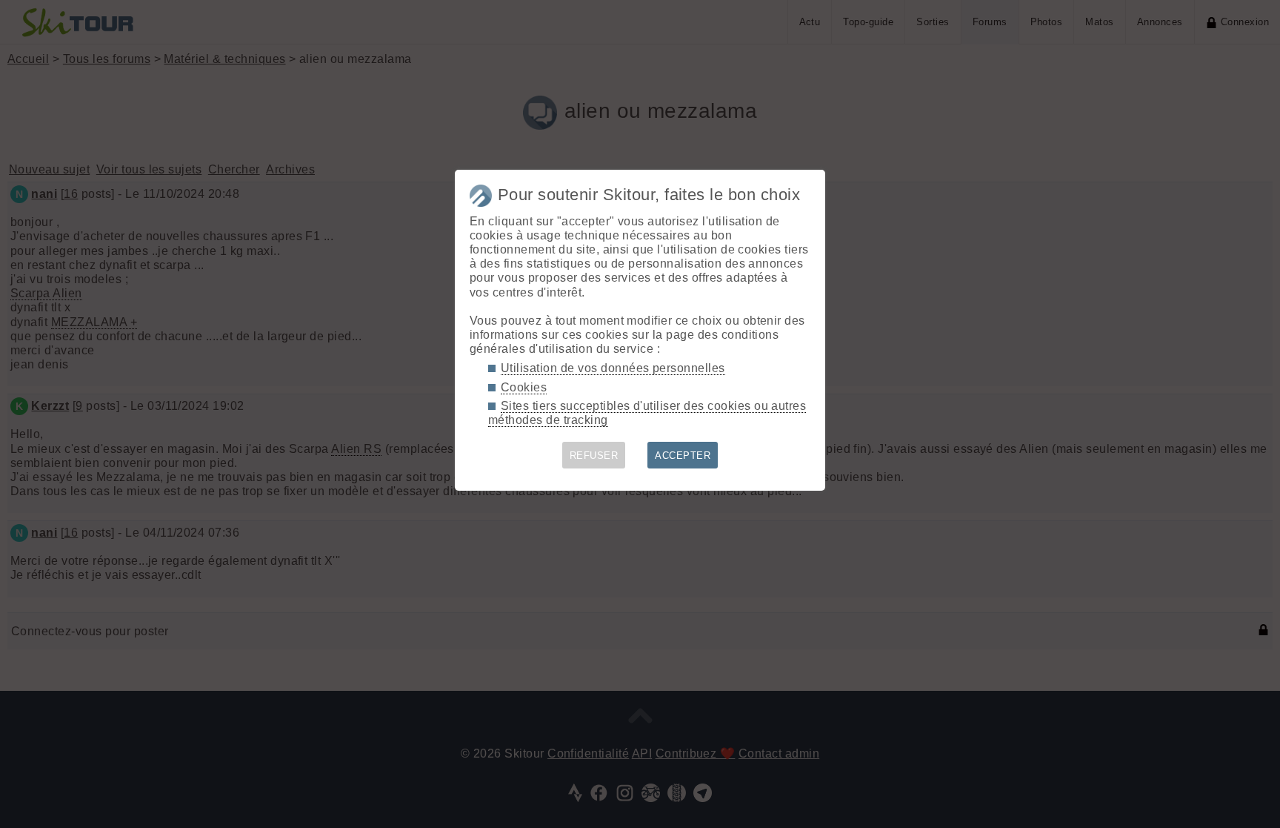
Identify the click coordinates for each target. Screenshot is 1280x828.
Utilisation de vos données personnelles (613, 368)
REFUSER (594, 455)
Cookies (524, 387)
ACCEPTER (682, 455)
